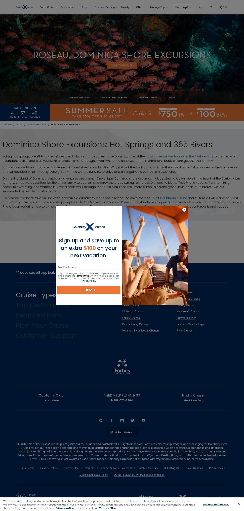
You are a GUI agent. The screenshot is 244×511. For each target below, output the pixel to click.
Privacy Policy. (89, 280)
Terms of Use (82, 275)
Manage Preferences (216, 504)
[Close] (238, 504)
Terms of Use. (108, 508)
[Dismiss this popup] (184, 210)
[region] (122, 504)
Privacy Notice (64, 508)
